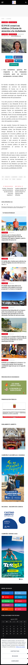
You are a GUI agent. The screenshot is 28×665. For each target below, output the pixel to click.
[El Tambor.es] (14, 2)
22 (21, 631)
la (10, 179)
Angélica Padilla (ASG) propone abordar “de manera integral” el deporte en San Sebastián (20, 192)
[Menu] (2, 2)
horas (6, 179)
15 (21, 628)
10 (3, 628)
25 (6, 633)
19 (10, 631)
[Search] (26, 2)
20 (14, 631)
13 (13, 628)
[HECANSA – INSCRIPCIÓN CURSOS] (14, 519)
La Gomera (4, 22)
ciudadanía (14, 176)
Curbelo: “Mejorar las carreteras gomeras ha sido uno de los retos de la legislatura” (7, 192)
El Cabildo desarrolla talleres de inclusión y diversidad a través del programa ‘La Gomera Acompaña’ (11, 287)
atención (7, 176)
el (2, 179)
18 (6, 631)
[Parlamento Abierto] (14, 439)
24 (3, 176)
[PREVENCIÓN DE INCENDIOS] (14, 388)
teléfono (19, 179)
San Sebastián (12, 22)
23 (24, 631)
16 (24, 628)
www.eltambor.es (16, 36)
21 (17, 631)
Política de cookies (20, 647)
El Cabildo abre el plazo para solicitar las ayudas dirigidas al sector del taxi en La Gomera (13, 262)
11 (6, 628)
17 (3, 631)
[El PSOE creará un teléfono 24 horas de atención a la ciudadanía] (14, 46)
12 (10, 628)
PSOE (13, 179)
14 (17, 628)
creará (20, 176)
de (24, 176)
